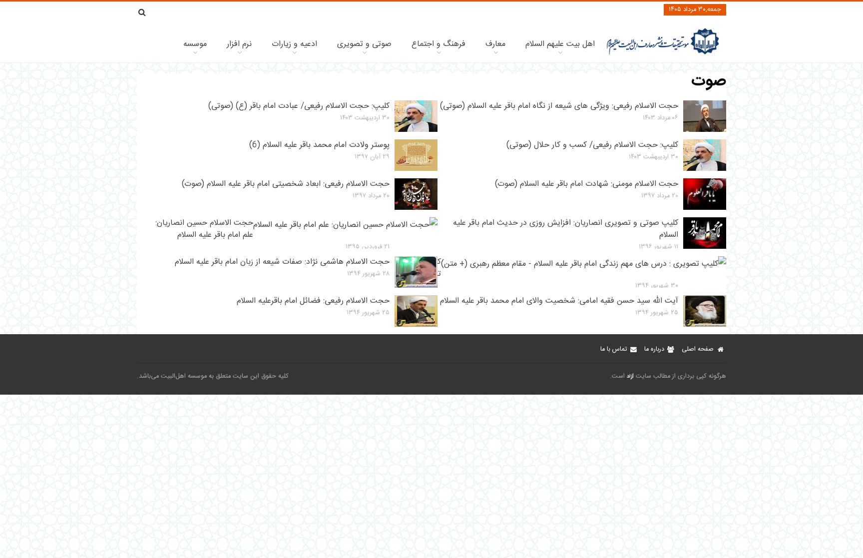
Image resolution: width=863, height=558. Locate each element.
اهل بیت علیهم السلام (560, 44)
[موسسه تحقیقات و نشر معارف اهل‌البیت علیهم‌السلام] (663, 53)
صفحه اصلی (698, 349)
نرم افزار (239, 44)
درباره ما (654, 349)
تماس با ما (613, 349)
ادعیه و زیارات (294, 44)
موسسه (195, 44)
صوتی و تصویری (364, 44)
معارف (495, 44)
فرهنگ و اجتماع (438, 44)
